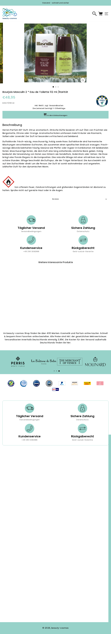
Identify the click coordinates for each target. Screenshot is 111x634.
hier (69, 342)
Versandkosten (56, 105)
